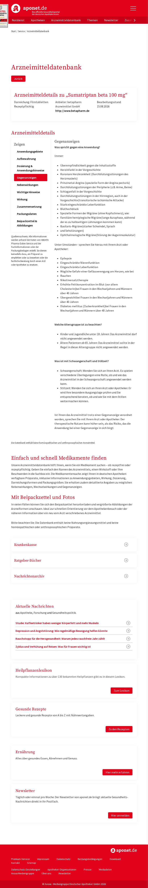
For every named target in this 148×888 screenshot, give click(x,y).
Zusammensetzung (29, 206)
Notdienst (18, 20)
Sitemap (31, 862)
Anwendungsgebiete (30, 151)
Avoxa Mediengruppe (22, 873)
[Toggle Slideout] (133, 8)
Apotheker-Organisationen (61, 869)
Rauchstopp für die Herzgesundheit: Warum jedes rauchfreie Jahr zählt (60, 638)
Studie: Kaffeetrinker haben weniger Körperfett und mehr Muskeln (57, 623)
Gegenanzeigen (26, 177)
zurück (18, 78)
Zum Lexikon (121, 690)
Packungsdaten (27, 214)
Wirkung (22, 199)
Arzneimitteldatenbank (66, 20)
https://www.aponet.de (124, 850)
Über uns (46, 873)
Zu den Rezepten (119, 729)
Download (115, 859)
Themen (92, 20)
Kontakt (15, 862)
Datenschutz (63, 859)
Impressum (43, 859)
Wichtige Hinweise (28, 192)
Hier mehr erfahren (117, 772)
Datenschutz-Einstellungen (25, 869)
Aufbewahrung (26, 158)
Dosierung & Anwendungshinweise (30, 168)
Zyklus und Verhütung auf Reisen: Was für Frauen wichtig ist (53, 646)
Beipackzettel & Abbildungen (27, 223)
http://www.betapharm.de (72, 110)
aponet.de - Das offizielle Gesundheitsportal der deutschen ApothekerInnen (35, 9)
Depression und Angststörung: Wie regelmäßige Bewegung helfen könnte (61, 631)
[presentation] (134, 20)
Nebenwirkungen (27, 185)
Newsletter (111, 20)
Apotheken (38, 20)
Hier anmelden (120, 815)
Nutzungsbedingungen (90, 859)
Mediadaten (105, 869)
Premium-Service (20, 859)
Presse (88, 869)
